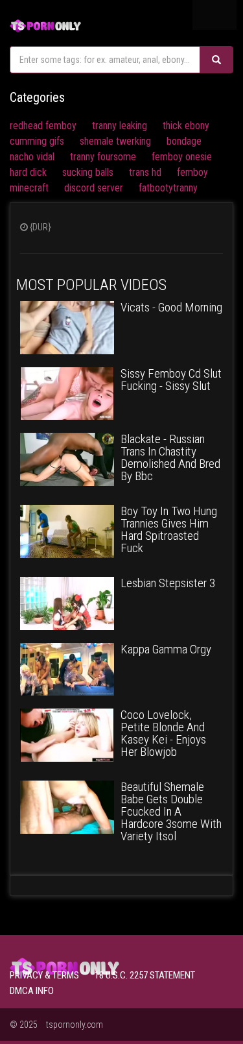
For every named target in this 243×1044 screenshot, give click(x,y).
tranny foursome (103, 157)
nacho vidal (32, 157)
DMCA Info (32, 991)
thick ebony (186, 125)
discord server (93, 188)
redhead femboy (43, 125)
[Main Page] (45, 24)
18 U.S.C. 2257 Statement (145, 975)
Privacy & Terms (44, 975)
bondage (184, 141)
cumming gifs (37, 141)
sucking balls (87, 172)
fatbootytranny (168, 188)
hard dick (28, 172)
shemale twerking (115, 141)
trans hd (145, 172)
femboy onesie (182, 157)
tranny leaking (119, 125)
